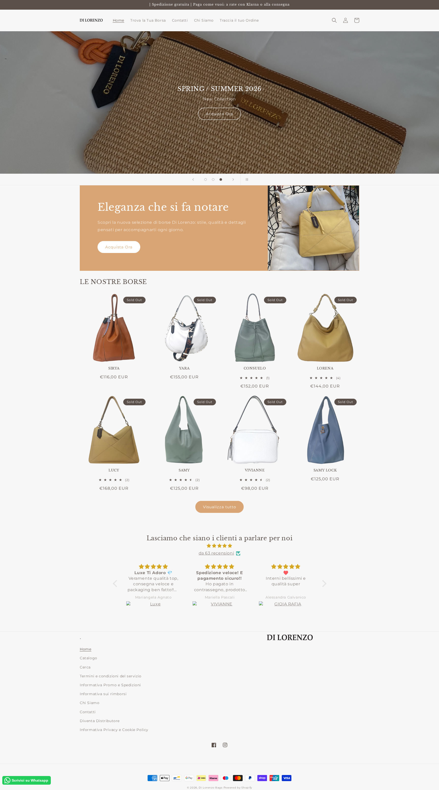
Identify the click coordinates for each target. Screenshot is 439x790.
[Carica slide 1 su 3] (205, 179)
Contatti (88, 712)
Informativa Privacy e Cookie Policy (114, 729)
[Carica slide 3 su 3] (221, 179)
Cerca (85, 667)
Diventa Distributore (100, 721)
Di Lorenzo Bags (211, 787)
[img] (219, 546)
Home (85, 649)
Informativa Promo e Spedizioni (110, 685)
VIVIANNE (255, 470)
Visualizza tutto (219, 506)
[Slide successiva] (233, 179)
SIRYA (114, 368)
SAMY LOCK (325, 470)
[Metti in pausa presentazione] (246, 179)
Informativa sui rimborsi (103, 694)
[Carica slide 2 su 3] (213, 179)
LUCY (113, 470)
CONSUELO (255, 368)
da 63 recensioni (216, 553)
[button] (334, 20)
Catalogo (88, 658)
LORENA (325, 368)
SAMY (184, 470)
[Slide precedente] (193, 179)
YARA (184, 368)
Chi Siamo (89, 702)
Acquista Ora (219, 113)
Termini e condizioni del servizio (111, 676)
